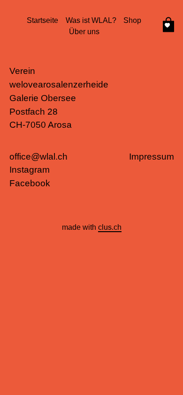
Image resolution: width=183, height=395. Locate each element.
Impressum (151, 156)
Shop (132, 20)
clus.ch (110, 227)
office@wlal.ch (38, 156)
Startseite (42, 20)
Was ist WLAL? (91, 20)
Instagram (29, 170)
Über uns (84, 32)
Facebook (29, 183)
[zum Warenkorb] (168, 26)
